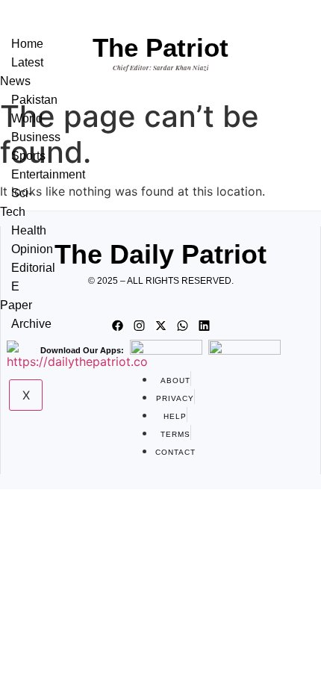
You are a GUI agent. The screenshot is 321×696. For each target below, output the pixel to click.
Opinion (32, 249)
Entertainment (48, 174)
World (27, 118)
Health (28, 230)
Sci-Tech (16, 202)
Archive (31, 323)
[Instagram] (139, 326)
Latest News (21, 71)
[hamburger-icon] (47, 28)
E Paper (16, 295)
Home (27, 43)
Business (35, 137)
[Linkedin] (204, 326)
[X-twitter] (160, 326)
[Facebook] (117, 326)
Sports (28, 155)
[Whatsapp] (182, 326)
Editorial (33, 267)
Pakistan (34, 99)
